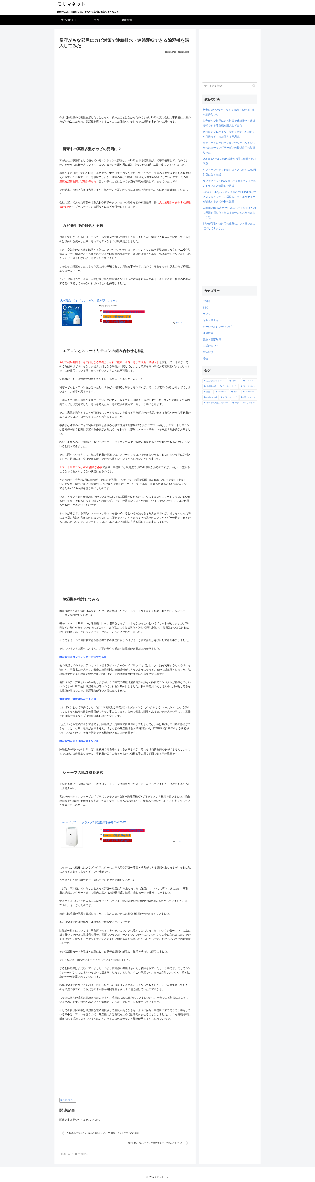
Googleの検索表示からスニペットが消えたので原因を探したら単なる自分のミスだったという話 (229, 212)
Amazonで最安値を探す (117, 316)
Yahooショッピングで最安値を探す (123, 311)
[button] (254, 86)
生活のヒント (69, 1100)
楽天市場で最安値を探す (117, 321)
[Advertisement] (125, 83)
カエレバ (179, 323)
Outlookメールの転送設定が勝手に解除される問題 (229, 161)
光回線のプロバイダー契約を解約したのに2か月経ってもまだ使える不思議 (228, 134)
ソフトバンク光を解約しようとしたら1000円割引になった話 (229, 172)
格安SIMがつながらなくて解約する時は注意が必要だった (229, 112)
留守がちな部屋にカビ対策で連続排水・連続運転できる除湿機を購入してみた (229, 123)
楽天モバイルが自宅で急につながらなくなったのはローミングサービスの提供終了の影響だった (229, 147)
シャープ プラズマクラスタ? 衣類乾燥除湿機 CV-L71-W (93, 822)
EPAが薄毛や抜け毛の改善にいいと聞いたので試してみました (229, 226)
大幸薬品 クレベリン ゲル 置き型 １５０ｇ (89, 300)
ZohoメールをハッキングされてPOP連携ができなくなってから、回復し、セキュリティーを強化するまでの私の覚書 (229, 197)
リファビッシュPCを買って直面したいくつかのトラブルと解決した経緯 (229, 183)
